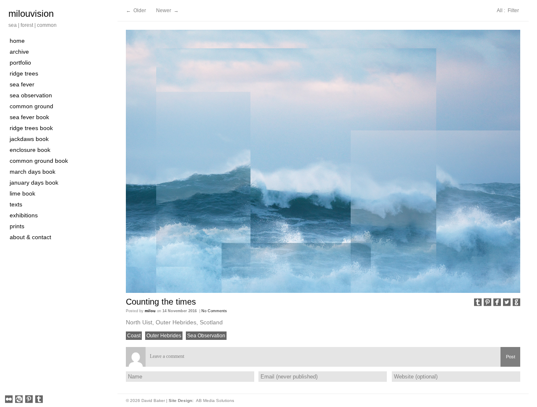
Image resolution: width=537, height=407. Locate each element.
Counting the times (161, 301)
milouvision (31, 13)
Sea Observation (206, 336)
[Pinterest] (29, 400)
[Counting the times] (323, 161)
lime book (22, 193)
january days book (34, 182)
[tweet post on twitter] (507, 303)
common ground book (39, 160)
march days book (32, 171)
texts (16, 204)
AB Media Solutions (215, 400)
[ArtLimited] (19, 400)
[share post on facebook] (497, 303)
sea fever (22, 84)
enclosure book (30, 149)
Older (139, 10)
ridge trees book (31, 128)
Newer (164, 10)
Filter (513, 10)
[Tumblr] (39, 400)
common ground (31, 106)
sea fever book (29, 117)
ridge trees (24, 73)
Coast (134, 336)
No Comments (214, 311)
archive (19, 51)
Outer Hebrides (163, 336)
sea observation (31, 95)
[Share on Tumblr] (478, 303)
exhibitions (24, 215)
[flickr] (9, 400)
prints (17, 226)
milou (150, 311)
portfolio (20, 62)
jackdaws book (29, 139)
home (17, 40)
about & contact (30, 237)
